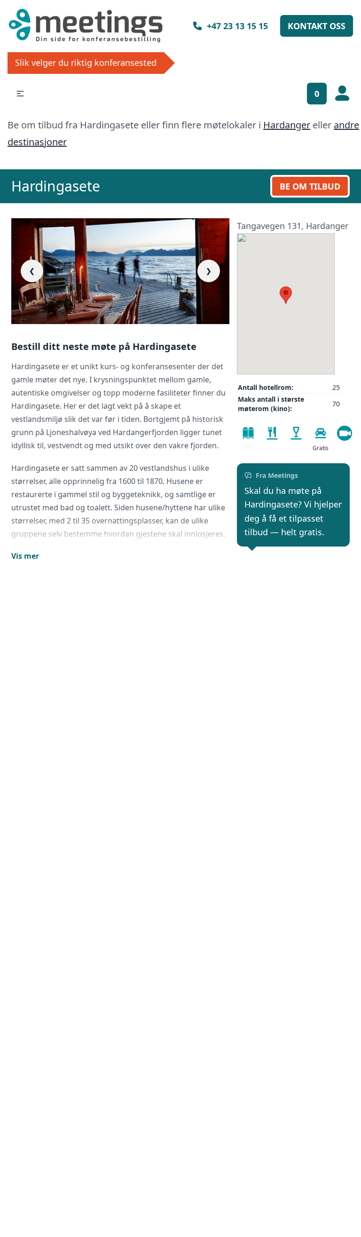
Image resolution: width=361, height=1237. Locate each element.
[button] (20, 93)
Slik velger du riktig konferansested (86, 62)
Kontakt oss (316, 26)
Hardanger (286, 125)
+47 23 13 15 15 (237, 26)
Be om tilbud (310, 186)
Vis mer (25, 556)
